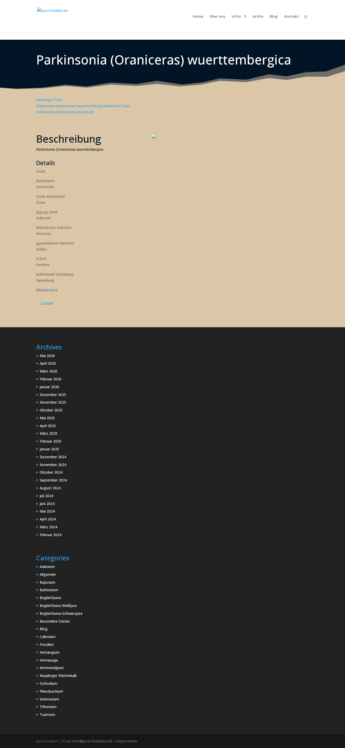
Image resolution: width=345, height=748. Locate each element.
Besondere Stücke (55, 621)
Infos (236, 17)
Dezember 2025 (53, 394)
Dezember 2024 (53, 456)
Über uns (217, 17)
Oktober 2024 (51, 472)
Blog (274, 17)
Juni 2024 (47, 503)
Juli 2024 (46, 495)
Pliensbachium (51, 691)
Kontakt (291, 17)
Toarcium (47, 714)
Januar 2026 (49, 386)
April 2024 (48, 519)
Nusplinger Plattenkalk (58, 675)
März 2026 (48, 371)
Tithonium (48, 706)
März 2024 (48, 526)
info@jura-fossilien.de (92, 741)
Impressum (127, 741)
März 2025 (48, 433)
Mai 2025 (47, 417)
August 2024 (50, 488)
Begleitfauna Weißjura (58, 605)
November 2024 (53, 464)
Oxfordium (48, 683)
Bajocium (47, 582)
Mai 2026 (47, 355)
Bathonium (49, 589)
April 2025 (48, 425)
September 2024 (53, 480)
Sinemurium (49, 699)
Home (198, 17)
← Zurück (44, 303)
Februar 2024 (50, 534)
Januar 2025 (49, 449)
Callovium (48, 636)
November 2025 (53, 402)
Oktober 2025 (51, 410)
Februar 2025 (50, 441)
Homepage (49, 660)
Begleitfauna (50, 597)
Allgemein (48, 574)
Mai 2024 (47, 511)
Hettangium (50, 652)
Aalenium (47, 566)
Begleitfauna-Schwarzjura (61, 613)
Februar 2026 (50, 379)
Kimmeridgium (52, 667)
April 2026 (48, 363)
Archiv (258, 17)
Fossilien (47, 644)
